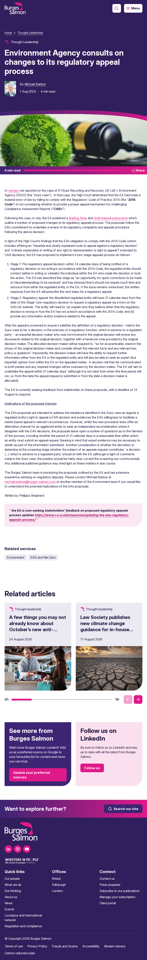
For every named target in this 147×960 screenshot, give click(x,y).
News (9, 903)
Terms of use (14, 946)
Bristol (56, 878)
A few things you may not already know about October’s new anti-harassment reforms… (37, 626)
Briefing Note (78, 218)
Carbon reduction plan (20, 953)
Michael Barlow (35, 84)
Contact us (107, 878)
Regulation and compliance (23, 926)
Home (8, 32)
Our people (12, 878)
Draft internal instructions (111, 218)
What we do (13, 885)
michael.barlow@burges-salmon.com (30, 482)
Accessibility (91, 946)
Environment (15, 557)
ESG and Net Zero (43, 557)
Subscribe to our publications (120, 891)
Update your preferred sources (31, 775)
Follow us (92, 768)
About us (11, 897)
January (13, 190)
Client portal (108, 903)
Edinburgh (59, 885)
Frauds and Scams (65, 946)
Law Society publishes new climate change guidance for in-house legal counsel (105, 626)
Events (9, 909)
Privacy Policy (37, 946)
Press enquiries (110, 885)
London (57, 891)
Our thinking (13, 891)
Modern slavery (115, 946)
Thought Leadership (30, 32)
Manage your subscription (117, 897)
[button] (21, 699)
